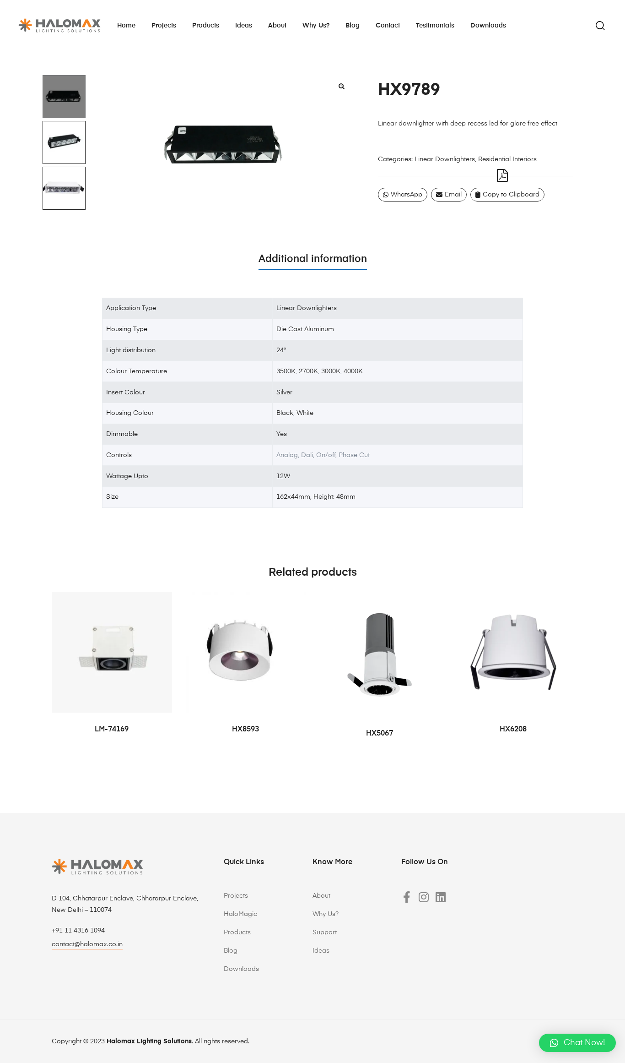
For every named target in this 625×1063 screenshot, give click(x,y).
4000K (353, 371)
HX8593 (245, 729)
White (304, 413)
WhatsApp (406, 194)
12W (283, 476)
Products (205, 25)
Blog (352, 25)
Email (453, 194)
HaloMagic (240, 914)
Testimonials (435, 25)
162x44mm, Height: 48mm (316, 497)
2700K (308, 371)
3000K (330, 371)
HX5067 (379, 733)
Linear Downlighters (445, 159)
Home (126, 25)
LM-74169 (112, 729)
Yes (281, 434)
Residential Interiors (507, 159)
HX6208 (513, 729)
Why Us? (325, 914)
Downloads (488, 25)
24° (281, 350)
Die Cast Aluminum (305, 329)
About (277, 25)
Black (284, 413)
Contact (388, 25)
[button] (341, 86)
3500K (286, 371)
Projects (163, 25)
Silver (284, 392)
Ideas (243, 25)
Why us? (315, 25)
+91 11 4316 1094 (78, 930)
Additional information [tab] (313, 259)
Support (324, 932)
